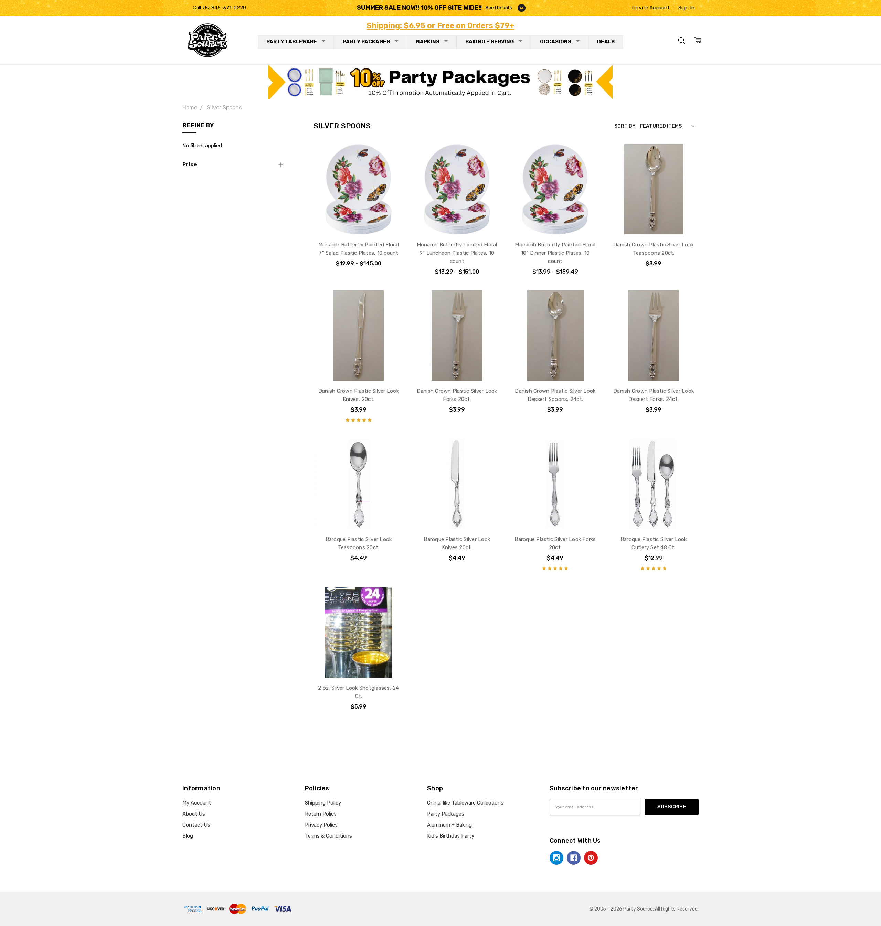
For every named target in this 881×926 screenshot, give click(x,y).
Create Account (651, 7)
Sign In (686, 7)
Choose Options (358, 219)
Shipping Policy (323, 803)
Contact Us (196, 825)
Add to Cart (653, 219)
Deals (606, 42)
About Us (193, 814)
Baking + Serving (489, 42)
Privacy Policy (321, 825)
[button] (441, 82)
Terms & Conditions (328, 836)
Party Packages (366, 42)
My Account (196, 803)
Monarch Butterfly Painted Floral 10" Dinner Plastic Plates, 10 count (555, 253)
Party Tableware (291, 42)
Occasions (555, 42)
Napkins (427, 42)
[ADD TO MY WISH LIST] (390, 167)
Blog (187, 836)
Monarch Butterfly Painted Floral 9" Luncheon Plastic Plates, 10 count (457, 253)
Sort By (625, 126)
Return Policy (321, 814)
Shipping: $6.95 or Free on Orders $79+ (440, 25)
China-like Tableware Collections (465, 803)
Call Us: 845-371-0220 (219, 7)
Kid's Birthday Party (450, 836)
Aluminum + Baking (449, 825)
